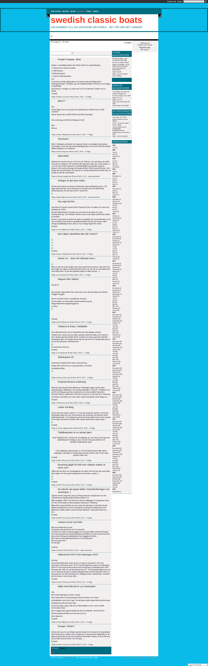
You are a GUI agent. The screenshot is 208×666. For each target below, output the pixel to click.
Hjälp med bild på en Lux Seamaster (77, 586)
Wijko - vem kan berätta (119, 74)
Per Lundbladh (62, 229)
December (115, 176)
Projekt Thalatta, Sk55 (69, 59)
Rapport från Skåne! (68, 279)
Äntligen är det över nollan (71, 180)
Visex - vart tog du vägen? (120, 123)
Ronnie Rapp (62, 151)
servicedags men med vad (120, 92)
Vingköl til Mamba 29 (119, 94)
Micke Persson (62, 485)
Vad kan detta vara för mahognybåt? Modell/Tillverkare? (119, 128)
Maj (113, 180)
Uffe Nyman (61, 403)
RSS (53, 653)
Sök (206, 1)
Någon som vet (117, 98)
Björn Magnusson (63, 197)
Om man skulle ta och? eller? (121, 96)
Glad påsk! (63, 156)
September (115, 203)
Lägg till (128, 42)
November (115, 189)
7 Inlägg (90, 134)
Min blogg (66, 42)
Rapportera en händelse (138, 657)
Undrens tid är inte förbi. (70, 522)
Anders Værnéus (62, 582)
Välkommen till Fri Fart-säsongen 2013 (78, 554)
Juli (113, 171)
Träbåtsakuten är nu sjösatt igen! (75, 432)
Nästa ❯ (63, 648)
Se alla (129, 80)
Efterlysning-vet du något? (120, 105)
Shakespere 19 (66, 357)
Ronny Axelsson (63, 377)
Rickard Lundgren (63, 176)
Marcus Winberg (63, 134)
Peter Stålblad (62, 622)
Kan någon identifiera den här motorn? (78, 234)
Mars (114, 165)
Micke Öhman (62, 460)
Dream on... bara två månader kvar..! (77, 258)
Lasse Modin (62, 275)
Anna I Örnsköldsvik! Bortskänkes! (119, 69)
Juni (113, 148)
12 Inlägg (88, 97)
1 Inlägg (86, 353)
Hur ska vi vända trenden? (120, 62)
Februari (115, 156)
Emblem (126, 657)
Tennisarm (63, 139)
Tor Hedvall (61, 353)
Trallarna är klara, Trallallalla (72, 326)
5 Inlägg (90, 254)
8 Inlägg (87, 403)
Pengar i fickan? (66, 626)
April (113, 154)
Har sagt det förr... (67, 201)
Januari (114, 167)
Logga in (179, 1)
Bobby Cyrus (62, 97)
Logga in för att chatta (194, 664)
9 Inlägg (89, 485)
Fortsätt (54, 94)
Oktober (114, 201)
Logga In (146, 49)
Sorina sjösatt (116, 72)
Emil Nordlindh (62, 322)
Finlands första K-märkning (72, 382)
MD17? (61, 101)
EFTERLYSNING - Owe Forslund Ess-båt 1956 (119, 59)
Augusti (114, 220)
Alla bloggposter (56, 42)
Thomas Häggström (64, 428)
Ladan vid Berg (66, 407)
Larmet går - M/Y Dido (119, 117)
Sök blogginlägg (72, 53)
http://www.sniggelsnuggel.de (67, 303)
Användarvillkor (152, 657)
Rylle (59, 550)
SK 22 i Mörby (116, 76)
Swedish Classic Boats (96, 20)
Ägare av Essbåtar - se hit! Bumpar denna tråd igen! (120, 65)
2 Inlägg (88, 229)
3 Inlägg (87, 151)
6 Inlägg (89, 582)
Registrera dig (171, 1)
